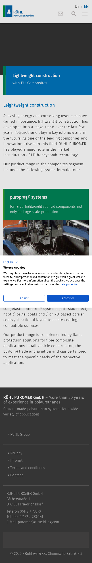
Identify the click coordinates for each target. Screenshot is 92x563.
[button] (10, 262)
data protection (68, 284)
